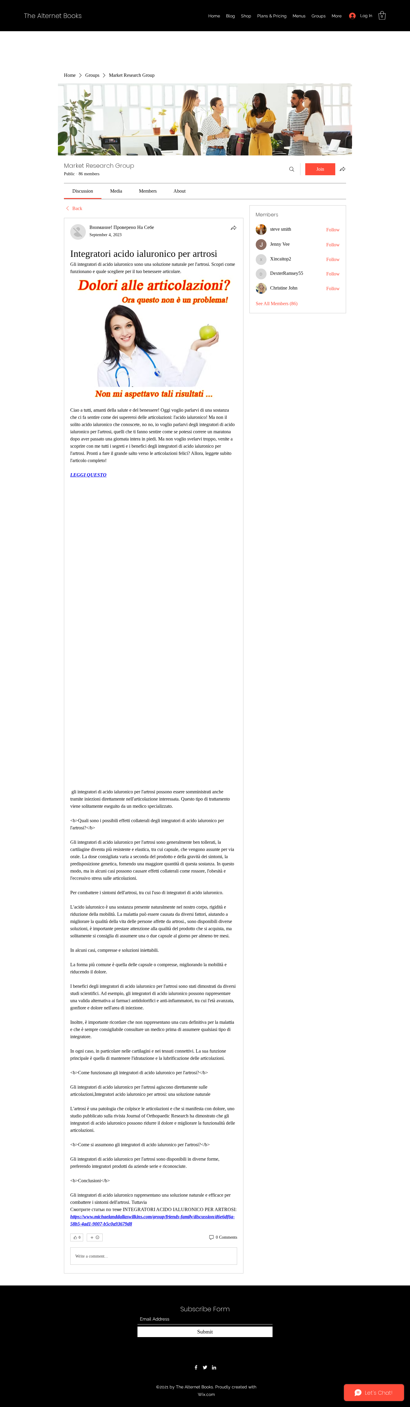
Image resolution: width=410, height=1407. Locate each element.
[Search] (291, 169)
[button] (382, 15)
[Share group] (342, 169)
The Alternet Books (53, 15)
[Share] (233, 227)
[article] (153, 745)
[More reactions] (95, 1237)
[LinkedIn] (214, 1367)
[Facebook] (196, 1367)
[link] (82, 191)
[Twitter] (205, 1367)
